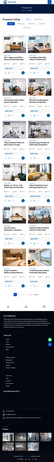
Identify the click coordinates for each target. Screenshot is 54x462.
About (7, 342)
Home (23, 10)
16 (30, 294)
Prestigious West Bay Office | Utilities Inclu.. (38, 58)
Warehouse (31, 23)
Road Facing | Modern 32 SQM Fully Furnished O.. (39, 143)
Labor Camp (26, 27)
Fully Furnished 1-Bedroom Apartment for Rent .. (13, 272)
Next (36, 294)
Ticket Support (9, 383)
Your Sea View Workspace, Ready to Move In (13, 230)
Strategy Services (10, 357)
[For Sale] (39, 172)
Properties (29, 10)
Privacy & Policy (10, 362)
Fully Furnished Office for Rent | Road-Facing (14, 143)
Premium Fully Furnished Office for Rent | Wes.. (39, 229)
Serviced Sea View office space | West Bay (14, 101)
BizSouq (8, 344)
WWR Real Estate (27, 456)
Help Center (9, 375)
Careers (8, 386)
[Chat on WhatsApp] (50, 340)
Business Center (10, 347)
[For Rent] (14, 44)
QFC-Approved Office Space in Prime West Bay (14, 58)
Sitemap (8, 365)
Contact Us (9, 381)
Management (9, 360)
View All (11, 23)
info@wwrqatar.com (11, 414)
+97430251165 (10, 411)
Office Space (21, 23)
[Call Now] (50, 344)
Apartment (42, 23)
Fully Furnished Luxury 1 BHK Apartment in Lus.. (38, 186)
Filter (29, 19)
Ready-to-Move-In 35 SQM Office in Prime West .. (14, 187)
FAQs (7, 378)
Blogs (7, 349)
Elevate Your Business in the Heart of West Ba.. (38, 101)
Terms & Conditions (11, 367)
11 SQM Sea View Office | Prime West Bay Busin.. (39, 271)
